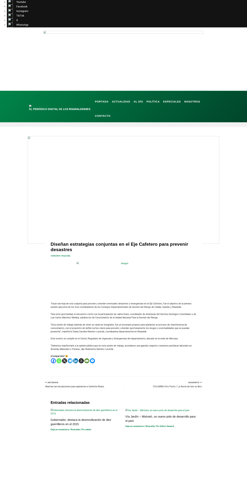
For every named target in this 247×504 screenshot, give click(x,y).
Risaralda (66, 256)
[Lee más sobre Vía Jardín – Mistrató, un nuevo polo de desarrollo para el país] (157, 410)
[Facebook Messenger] (92, 360)
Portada (101, 101)
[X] (64, 360)
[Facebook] (53, 360)
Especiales (172, 101)
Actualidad (121, 101)
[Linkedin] (75, 360)
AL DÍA (138, 101)
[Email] (86, 360)
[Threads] (81, 360)
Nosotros (192, 101)
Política (153, 101)
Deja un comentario (60, 429)
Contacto (102, 115)
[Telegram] (70, 360)
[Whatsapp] (58, 360)
